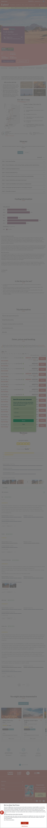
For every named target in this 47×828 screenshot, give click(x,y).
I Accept (24, 823)
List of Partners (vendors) (9, 819)
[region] (23, 815)
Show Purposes (25, 826)
